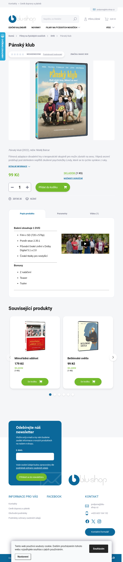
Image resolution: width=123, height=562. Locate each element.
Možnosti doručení (73, 178)
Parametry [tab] (62, 213)
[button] (50, 395)
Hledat (75, 19)
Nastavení (23, 556)
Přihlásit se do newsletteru (31, 477)
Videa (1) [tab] (94, 213)
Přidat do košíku (48, 187)
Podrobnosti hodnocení (52, 54)
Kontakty (13, 3)
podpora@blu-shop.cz (97, 506)
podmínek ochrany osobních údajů (32, 468)
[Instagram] (99, 521)
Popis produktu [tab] (27, 213)
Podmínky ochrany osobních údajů (25, 518)
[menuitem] (18, 27)
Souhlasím (98, 548)
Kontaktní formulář (100, 532)
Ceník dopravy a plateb (30, 3)
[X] (93, 521)
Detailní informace (18, 166)
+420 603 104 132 (99, 513)
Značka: (79, 54)
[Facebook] (87, 521)
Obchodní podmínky (18, 513)
